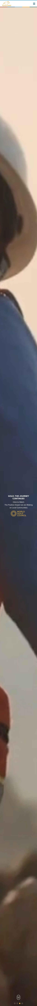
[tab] (14, 1003)
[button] (34, 4)
